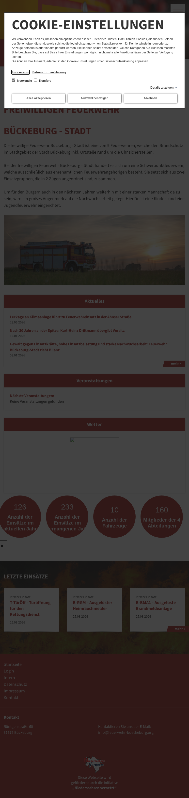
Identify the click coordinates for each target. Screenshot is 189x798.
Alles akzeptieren (38, 98)
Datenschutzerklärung (49, 72)
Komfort (44, 80)
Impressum (20, 72)
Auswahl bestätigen (94, 98)
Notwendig (24, 80)
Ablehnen (150, 98)
